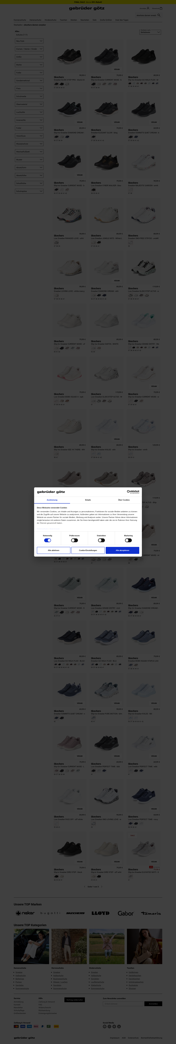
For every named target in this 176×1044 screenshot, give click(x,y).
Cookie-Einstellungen (88, 550)
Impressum (55, 529)
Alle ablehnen (53, 550)
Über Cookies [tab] (124, 500)
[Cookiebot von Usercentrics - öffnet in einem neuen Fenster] (128, 492)
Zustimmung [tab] (52, 500)
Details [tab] (88, 500)
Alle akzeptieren (122, 550)
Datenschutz (42, 529)
